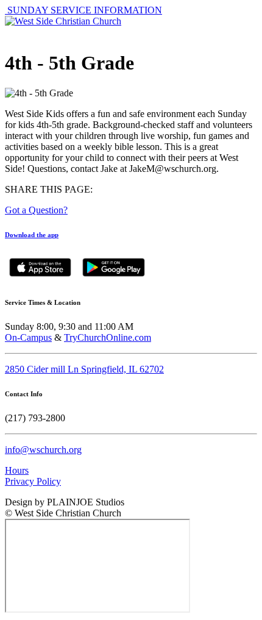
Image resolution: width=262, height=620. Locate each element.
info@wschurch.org (43, 449)
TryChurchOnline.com (107, 337)
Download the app (31, 234)
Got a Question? (36, 210)
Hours (17, 470)
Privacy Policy (33, 481)
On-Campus (28, 337)
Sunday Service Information (83, 10)
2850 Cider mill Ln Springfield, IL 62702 (84, 369)
